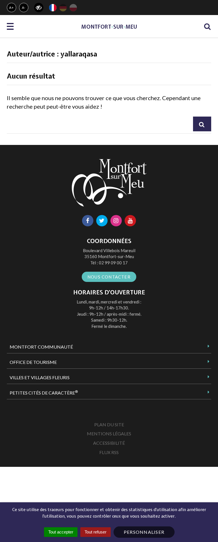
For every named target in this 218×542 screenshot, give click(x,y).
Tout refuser (95, 532)
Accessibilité (109, 443)
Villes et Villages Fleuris (40, 377)
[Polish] (73, 7)
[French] (52, 7)
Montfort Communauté (41, 346)
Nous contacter (109, 276)
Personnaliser (144, 532)
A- (24, 7)
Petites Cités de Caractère (44, 392)
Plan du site (109, 424)
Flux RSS (109, 452)
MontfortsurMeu (109, 26)
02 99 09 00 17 (113, 262)
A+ (11, 7)
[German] (63, 7)
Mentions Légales (109, 433)
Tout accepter (60, 532)
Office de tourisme (33, 362)
